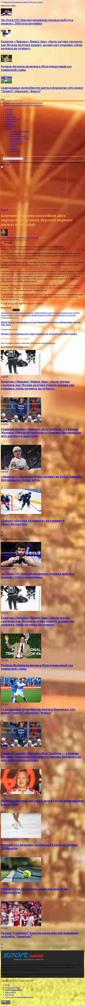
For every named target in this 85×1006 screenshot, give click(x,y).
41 (2, 812)
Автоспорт (10, 126)
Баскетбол (10, 117)
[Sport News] (22, 2)
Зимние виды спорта (19, 131)
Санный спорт (16, 143)
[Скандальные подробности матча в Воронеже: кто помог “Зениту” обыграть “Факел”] (6, 83)
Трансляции (15, 151)
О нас (7, 985)
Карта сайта (10, 992)
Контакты (9, 994)
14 (2, 585)
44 (2, 856)
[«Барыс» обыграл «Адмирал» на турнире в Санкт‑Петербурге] (21, 513)
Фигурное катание (18, 136)
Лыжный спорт (17, 141)
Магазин (9, 109)
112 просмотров (8, 237)
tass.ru (14, 308)
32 (2, 676)
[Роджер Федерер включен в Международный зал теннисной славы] (6, 61)
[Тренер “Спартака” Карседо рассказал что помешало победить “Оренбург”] (21, 925)
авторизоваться (48, 343)
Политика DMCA (12, 987)
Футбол (9, 112)
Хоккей (9, 114)
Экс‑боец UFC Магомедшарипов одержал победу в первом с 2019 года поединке (37, 21)
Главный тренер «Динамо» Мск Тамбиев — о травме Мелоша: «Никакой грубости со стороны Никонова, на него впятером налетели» (41, 432)
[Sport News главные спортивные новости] (23, 960)
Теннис (9, 124)
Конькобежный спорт (19, 139)
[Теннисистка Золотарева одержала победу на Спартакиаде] (21, 881)
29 (2, 720)
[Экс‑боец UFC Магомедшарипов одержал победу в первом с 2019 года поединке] (6, 15)
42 (2, 900)
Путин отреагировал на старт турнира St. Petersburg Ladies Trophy (39, 334)
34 (2, 532)
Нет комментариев (29, 237)
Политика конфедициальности (19, 997)
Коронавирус (15, 134)
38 (2, 396)
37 (2, 488)
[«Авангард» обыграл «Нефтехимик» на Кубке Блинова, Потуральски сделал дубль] (21, 469)
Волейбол (10, 121)
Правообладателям (13, 990)
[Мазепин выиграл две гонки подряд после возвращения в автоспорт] (21, 793)
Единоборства (12, 119)
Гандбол (13, 146)
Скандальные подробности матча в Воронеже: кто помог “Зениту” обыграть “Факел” (38, 711)
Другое (8, 129)
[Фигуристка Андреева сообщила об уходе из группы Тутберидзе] (21, 837)
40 (2, 443)
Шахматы (14, 148)
